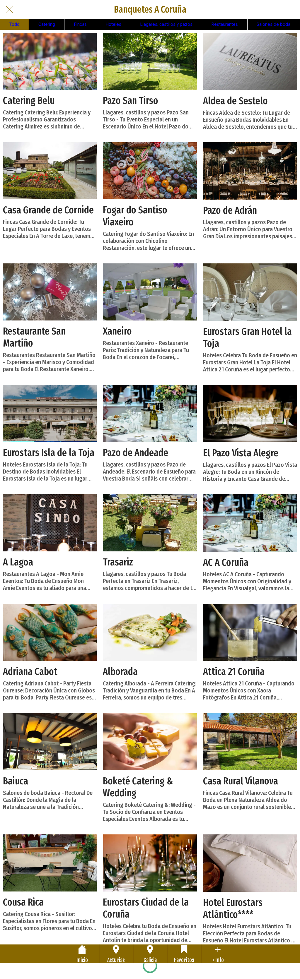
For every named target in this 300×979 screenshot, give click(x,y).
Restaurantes (224, 24)
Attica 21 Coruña (234, 672)
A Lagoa (18, 562)
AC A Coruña (225, 562)
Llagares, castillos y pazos (166, 24)
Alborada (120, 672)
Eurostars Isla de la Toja (48, 453)
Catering (46, 24)
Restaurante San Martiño (34, 337)
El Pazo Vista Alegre (240, 453)
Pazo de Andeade (135, 453)
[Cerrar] (9, 9)
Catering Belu (28, 101)
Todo (14, 24)
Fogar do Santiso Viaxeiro (135, 216)
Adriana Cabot (30, 672)
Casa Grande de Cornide (48, 210)
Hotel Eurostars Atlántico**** (232, 908)
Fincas (80, 24)
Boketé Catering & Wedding (138, 787)
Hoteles (113, 24)
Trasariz (118, 562)
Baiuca (15, 781)
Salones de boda (273, 24)
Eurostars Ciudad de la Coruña (146, 908)
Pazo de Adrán (230, 210)
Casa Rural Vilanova (240, 781)
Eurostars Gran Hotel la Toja (247, 337)
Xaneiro (117, 331)
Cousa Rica (23, 902)
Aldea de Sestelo (235, 101)
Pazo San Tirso (130, 101)
